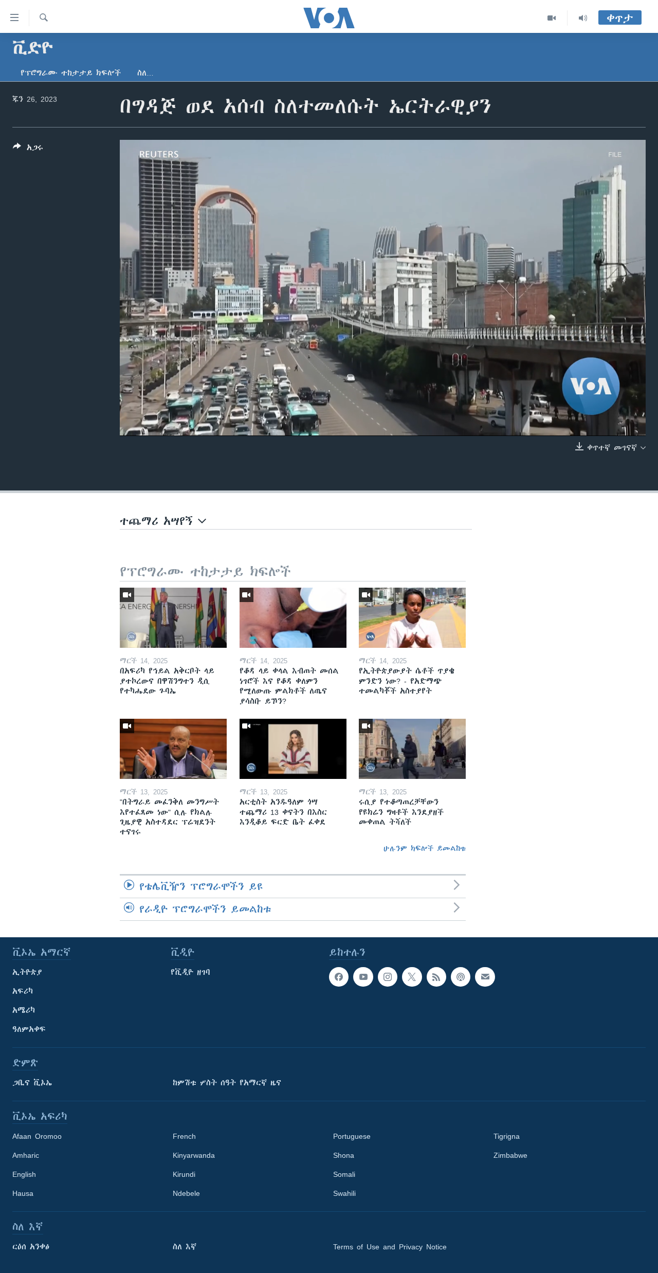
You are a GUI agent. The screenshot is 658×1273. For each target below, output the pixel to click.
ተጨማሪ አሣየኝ (159, 521)
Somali (344, 1174)
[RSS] (436, 977)
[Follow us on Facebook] (339, 977)
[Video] (552, 18)
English (24, 1174)
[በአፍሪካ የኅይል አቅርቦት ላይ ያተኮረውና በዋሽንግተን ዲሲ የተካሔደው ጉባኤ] (173, 618)
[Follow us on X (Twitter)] (412, 977)
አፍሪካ (22, 991)
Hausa (22, 1193)
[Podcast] (460, 977)
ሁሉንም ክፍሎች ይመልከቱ (424, 848)
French (184, 1136)
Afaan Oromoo (37, 1136)
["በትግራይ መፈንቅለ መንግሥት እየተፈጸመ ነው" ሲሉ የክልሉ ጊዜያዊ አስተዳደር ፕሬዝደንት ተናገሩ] (173, 749)
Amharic (25, 1155)
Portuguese (352, 1136)
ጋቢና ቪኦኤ (32, 1082)
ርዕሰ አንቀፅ (30, 1246)
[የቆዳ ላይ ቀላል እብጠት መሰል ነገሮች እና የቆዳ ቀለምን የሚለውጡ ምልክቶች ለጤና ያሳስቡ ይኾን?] (293, 618)
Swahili (344, 1193)
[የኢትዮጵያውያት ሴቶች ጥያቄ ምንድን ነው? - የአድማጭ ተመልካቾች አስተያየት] (412, 618)
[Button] (28, 149)
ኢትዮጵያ (27, 972)
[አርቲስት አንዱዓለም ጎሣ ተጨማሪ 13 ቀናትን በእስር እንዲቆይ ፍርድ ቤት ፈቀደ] (293, 749)
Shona (343, 1155)
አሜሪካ (23, 1010)
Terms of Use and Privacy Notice (390, 1246)
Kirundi (184, 1174)
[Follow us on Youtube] (363, 977)
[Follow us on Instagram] (387, 977)
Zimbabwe (510, 1155)
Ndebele (186, 1193)
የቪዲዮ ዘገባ (190, 972)
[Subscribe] (485, 977)
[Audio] (583, 18)
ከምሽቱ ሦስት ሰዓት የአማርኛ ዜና (227, 1082)
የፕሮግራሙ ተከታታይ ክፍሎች (71, 73)
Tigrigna (507, 1136)
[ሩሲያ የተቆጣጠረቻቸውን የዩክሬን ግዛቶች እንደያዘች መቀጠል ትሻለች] (412, 749)
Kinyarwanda (194, 1155)
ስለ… (145, 73)
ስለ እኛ (184, 1246)
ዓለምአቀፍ (29, 1029)
